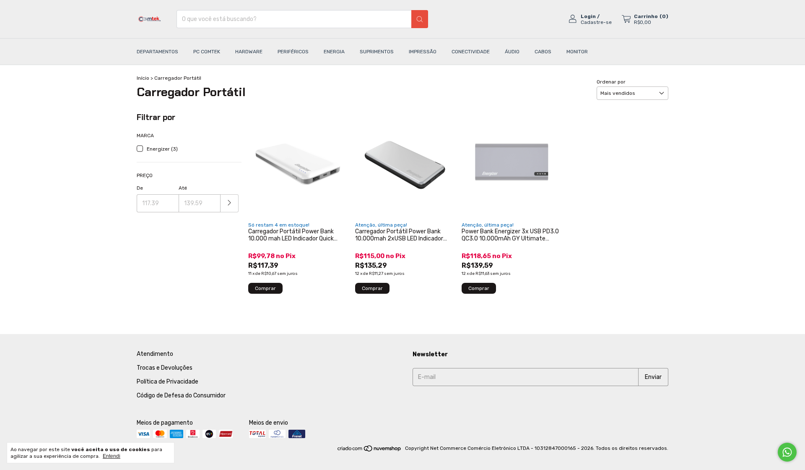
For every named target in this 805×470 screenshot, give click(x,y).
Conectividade (471, 52)
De (140, 188)
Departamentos (157, 52)
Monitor (577, 52)
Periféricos (293, 52)
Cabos (543, 52)
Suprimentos (377, 52)
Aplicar (230, 203)
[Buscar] (419, 19)
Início (143, 78)
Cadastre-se (596, 22)
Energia (334, 52)
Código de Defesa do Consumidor (181, 395)
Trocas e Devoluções (164, 367)
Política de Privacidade (167, 381)
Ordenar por (611, 82)
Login (588, 16)
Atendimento (155, 354)
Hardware (248, 52)
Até (183, 188)
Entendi (111, 456)
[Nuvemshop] (369, 450)
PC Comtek (206, 52)
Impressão (422, 52)
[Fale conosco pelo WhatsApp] (787, 452)
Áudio (512, 52)
